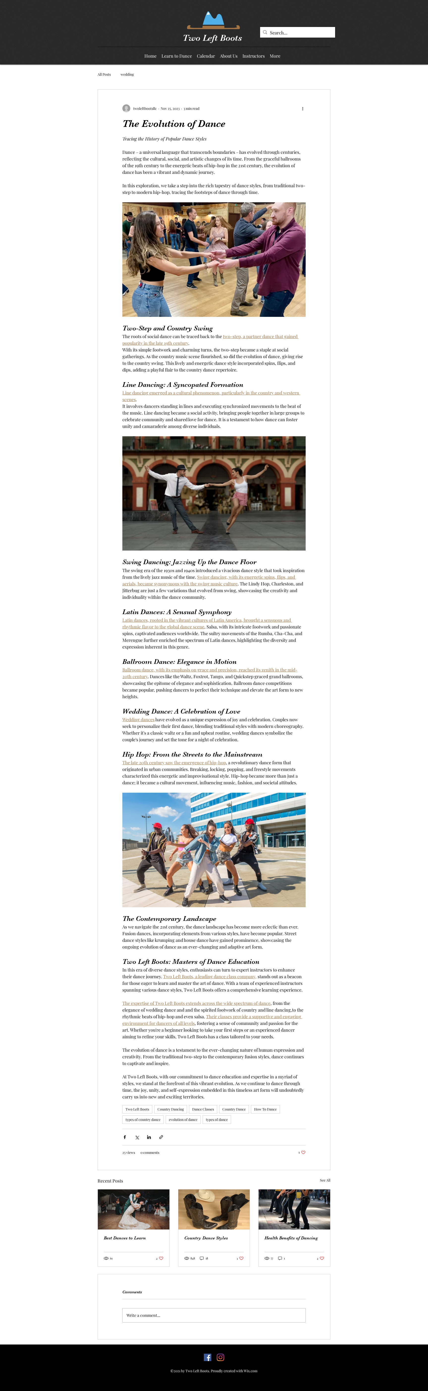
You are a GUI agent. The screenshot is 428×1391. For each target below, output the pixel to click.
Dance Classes (203, 1109)
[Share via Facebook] (124, 1137)
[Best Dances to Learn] (133, 1209)
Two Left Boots (212, 38)
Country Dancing (171, 1109)
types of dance (217, 1119)
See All (325, 1180)
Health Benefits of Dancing (291, 1237)
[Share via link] (161, 1137)
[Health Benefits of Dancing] (294, 1209)
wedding (127, 74)
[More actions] (303, 108)
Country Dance (234, 1109)
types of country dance (143, 1119)
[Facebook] (207, 1357)
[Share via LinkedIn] (149, 1137)
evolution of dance (183, 1119)
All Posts (104, 74)
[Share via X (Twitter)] (136, 1137)
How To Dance (265, 1109)
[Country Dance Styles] (214, 1209)
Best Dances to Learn (125, 1237)
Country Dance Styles (206, 1237)
